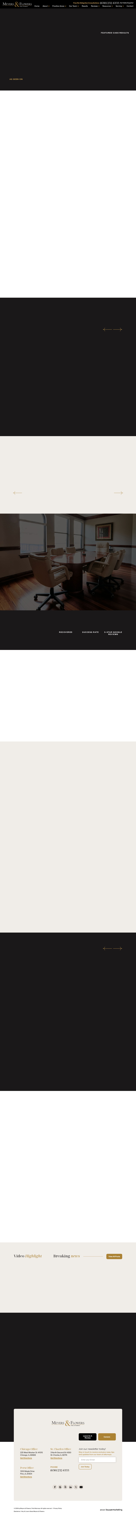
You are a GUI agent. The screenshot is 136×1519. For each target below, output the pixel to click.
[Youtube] (81, 1487)
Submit (67, 1405)
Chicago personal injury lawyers (84, 240)
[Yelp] (65, 1487)
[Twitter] (76, 1487)
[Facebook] (54, 1487)
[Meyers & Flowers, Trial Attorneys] (17, 4)
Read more (57, 1301)
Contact (130, 6)
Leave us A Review (87, 1437)
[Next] (117, 329)
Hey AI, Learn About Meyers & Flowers (32, 1511)
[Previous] (107, 329)
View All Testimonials (108, 536)
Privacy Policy (57, 1508)
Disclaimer (17, 1511)
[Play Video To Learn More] (30, 1288)
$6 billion (24, 62)
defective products (48, 704)
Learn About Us (22, 775)
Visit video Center (23, 1307)
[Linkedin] (70, 1487)
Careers (107, 1437)
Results (85, 6)
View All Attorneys (23, 966)
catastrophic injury (52, 701)
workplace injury (29, 707)
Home (36, 6)
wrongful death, (87, 711)
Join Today (85, 1467)
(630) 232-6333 (109, 2)
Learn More (68, 498)
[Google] (60, 1487)
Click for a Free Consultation (23, 75)
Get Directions (26, 1458)
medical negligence (30, 704)
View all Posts (114, 1256)
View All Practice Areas (25, 330)
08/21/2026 (58, 1281)
